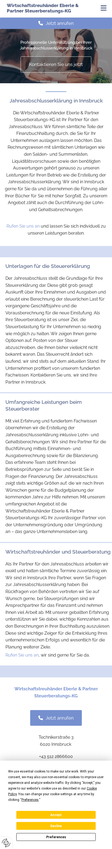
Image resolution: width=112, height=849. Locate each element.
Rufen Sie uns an (23, 226)
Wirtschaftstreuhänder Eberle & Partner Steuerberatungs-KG (43, 8)
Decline (56, 826)
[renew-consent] (6, 843)
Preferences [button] (30, 800)
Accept (56, 815)
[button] (100, 9)
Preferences (56, 837)
